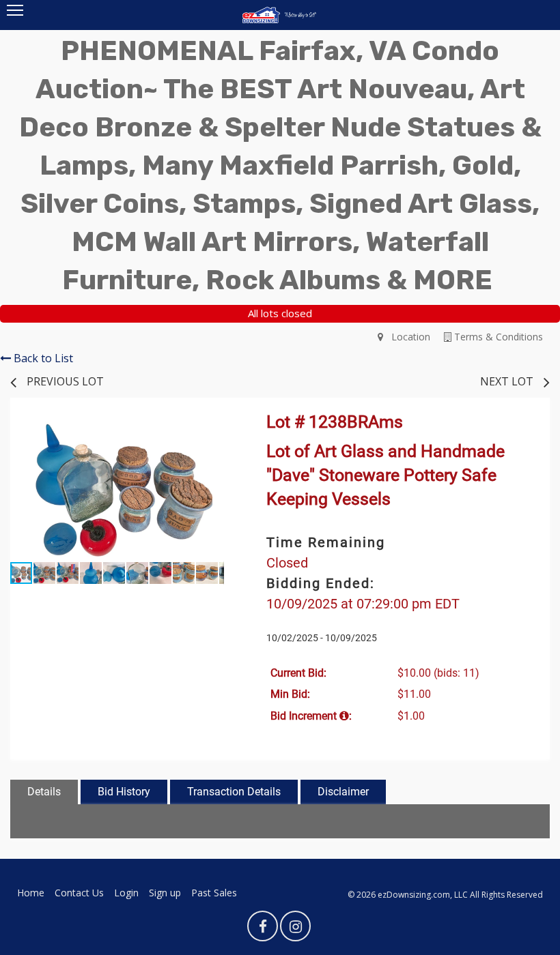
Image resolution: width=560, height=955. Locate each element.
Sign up (165, 892)
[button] (212, 430)
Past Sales (214, 892)
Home (30, 892)
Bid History (124, 791)
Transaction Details (234, 791)
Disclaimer (343, 791)
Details (44, 791)
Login (126, 892)
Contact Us (79, 892)
